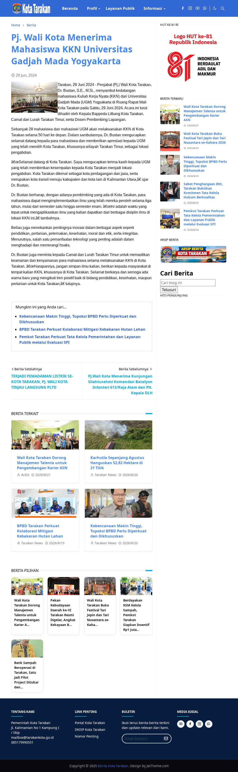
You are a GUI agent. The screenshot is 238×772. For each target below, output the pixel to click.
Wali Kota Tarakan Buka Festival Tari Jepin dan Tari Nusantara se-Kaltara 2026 (205, 138)
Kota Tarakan (118, 766)
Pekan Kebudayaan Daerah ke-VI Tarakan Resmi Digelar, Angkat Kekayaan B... (62, 612)
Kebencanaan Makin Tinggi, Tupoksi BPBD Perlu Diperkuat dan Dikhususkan (118, 531)
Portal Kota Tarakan (90, 723)
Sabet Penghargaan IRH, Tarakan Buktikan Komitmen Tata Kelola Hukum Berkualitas (203, 190)
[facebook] (182, 8)
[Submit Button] (166, 738)
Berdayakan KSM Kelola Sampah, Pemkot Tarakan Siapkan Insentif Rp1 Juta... (136, 615)
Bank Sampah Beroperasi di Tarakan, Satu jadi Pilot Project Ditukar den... (26, 674)
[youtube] (197, 8)
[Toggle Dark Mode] (214, 8)
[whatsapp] (205, 8)
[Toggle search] (222, 8)
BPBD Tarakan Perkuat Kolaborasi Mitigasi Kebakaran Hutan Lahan (82, 329)
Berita (102, 766)
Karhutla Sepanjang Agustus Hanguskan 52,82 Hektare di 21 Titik (117, 462)
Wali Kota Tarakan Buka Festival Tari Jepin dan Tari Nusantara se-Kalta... (98, 612)
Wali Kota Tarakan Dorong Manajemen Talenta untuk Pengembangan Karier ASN (42, 462)
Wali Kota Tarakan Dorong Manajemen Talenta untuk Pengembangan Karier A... (27, 612)
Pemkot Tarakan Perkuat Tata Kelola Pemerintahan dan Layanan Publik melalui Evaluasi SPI (204, 217)
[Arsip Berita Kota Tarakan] (193, 253)
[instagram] (190, 8)
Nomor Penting (87, 736)
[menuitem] (70, 8)
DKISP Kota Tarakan (90, 729)
